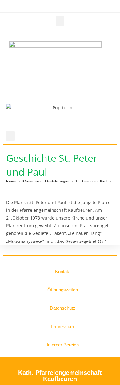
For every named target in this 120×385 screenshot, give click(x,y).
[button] (60, 21)
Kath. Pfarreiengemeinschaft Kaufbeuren (60, 375)
